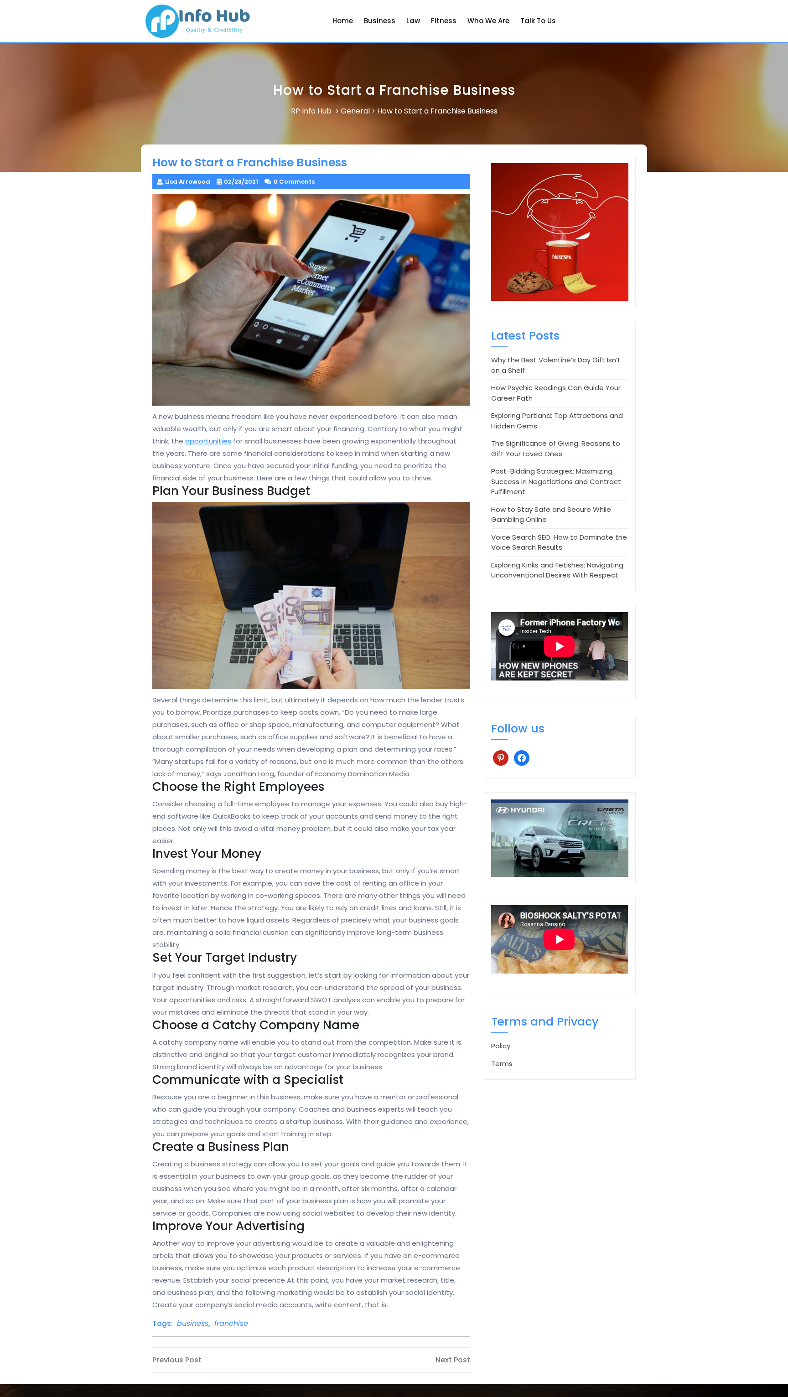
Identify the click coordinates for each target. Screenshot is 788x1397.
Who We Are (488, 21)
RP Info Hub (311, 111)
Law (413, 21)
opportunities (208, 441)
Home (342, 21)
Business (379, 21)
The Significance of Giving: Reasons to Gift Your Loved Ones (555, 448)
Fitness (443, 21)
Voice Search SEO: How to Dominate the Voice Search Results (559, 542)
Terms (502, 1063)
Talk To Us (538, 21)
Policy (500, 1046)
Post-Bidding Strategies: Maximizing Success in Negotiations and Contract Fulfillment (556, 481)
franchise (231, 1323)
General (355, 111)
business (192, 1323)
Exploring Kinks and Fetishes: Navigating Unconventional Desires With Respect (557, 570)
